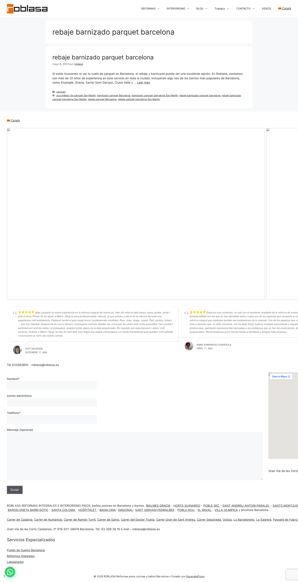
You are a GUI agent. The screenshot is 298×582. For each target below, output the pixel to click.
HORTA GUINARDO (186, 505)
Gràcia (227, 519)
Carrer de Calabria (19, 519)
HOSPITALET (87, 510)
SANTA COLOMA (63, 510)
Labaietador (15, 562)
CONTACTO (243, 8)
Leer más (143, 82)
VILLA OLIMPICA (226, 510)
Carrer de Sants (108, 519)
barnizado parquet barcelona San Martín (155, 95)
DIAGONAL (125, 510)
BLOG (199, 8)
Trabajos (220, 8)
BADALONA (108, 510)
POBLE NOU (186, 510)
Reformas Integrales (21, 556)
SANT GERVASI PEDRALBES (154, 510)
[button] (10, 572)
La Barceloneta (244, 519)
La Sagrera (263, 519)
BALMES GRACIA (158, 505)
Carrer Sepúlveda (209, 519)
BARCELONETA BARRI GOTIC (28, 510)
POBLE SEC (211, 505)
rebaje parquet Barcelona (102, 99)
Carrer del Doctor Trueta (138, 519)
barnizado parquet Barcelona (113, 95)
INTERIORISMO (176, 8)
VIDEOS (266, 8)
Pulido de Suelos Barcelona (26, 550)
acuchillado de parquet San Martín (76, 95)
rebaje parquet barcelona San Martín (139, 99)
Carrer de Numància (48, 519)
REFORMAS (148, 8)
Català (286, 8)
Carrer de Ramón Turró (80, 519)
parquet (60, 91)
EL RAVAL (205, 510)
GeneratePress (195, 576)
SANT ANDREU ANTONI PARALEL (246, 505)
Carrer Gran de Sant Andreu (175, 519)
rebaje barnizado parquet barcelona (103, 57)
